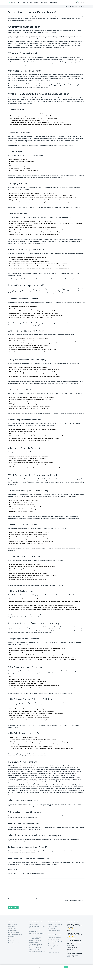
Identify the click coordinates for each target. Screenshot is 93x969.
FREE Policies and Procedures (15, 934)
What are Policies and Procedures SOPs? (37, 927)
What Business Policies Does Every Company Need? (36, 948)
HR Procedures (51, 928)
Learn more (59, 967)
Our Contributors (12, 928)
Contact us (66, 6)
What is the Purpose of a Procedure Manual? (35, 930)
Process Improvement (13, 942)
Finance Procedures (52, 926)
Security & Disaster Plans (54, 948)
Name (10, 899)
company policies (43, 465)
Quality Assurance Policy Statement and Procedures (54, 936)
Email (35, 899)
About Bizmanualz (12, 924)
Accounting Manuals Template (55, 924)
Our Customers (11, 926)
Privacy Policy (11, 936)
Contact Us (11, 945)
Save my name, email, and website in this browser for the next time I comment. (73, 901)
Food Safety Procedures (54, 946)
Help (76, 6)
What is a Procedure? (34, 924)
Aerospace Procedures (53, 943)
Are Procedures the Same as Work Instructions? (35, 945)
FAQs (9, 938)
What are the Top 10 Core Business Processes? (35, 941)
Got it (65, 967)
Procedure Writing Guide (54, 952)
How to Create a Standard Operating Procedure (35, 937)
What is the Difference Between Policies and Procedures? (36, 934)
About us (72, 6)
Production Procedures (53, 950)
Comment (11, 877)
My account (81, 6)
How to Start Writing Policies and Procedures (37, 952)
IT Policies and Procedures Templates (54, 931)
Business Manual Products (14, 932)
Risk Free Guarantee (13, 940)
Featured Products (12, 930)
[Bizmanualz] (14, 2)
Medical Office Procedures (54, 939)
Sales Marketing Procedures (54, 934)
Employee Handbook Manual (55, 941)
